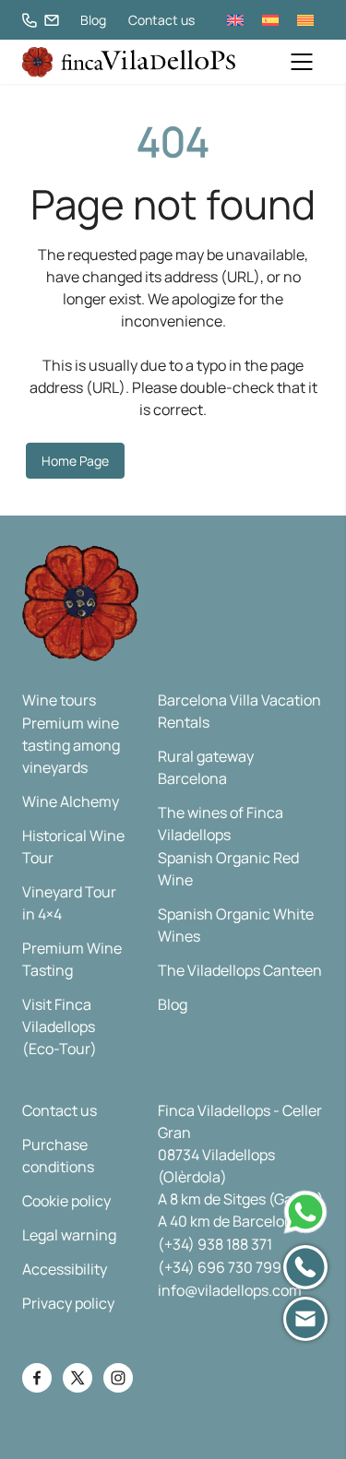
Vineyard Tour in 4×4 (69, 903)
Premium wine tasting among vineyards (71, 745)
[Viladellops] (128, 62)
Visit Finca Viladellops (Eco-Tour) (59, 1026)
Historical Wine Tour (73, 846)
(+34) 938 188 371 (215, 1244)
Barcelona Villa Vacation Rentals (239, 711)
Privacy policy (68, 1303)
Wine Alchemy (70, 801)
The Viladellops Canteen (240, 970)
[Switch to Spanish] (270, 19)
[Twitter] (77, 1378)
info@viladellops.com (230, 1290)
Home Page (75, 460)
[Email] (305, 1319)
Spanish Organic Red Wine (228, 869)
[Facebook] (37, 1378)
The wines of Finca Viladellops (220, 823)
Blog (93, 20)
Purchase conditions (58, 1155)
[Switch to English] (235, 19)
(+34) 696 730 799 (219, 1267)
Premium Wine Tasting (72, 959)
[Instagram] (118, 1378)
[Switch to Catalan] (305, 19)
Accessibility (64, 1269)
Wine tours (59, 700)
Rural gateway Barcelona (206, 767)
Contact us (161, 20)
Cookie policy (66, 1201)
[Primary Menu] (302, 62)
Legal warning (69, 1235)
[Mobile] (305, 1267)
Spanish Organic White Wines (236, 925)
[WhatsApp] (305, 1212)
